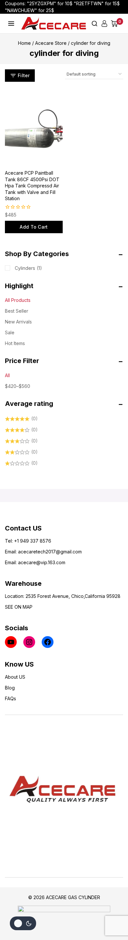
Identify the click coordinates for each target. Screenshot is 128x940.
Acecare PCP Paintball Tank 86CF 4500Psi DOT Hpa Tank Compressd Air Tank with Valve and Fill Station (32, 185)
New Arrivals (18, 321)
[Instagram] (29, 642)
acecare (27, 551)
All (7, 375)
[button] (34, 227)
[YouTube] (11, 642)
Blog (10, 687)
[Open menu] (11, 23)
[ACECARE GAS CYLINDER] (54, 23)
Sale (9, 332)
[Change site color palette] (23, 923)
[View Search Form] (94, 23)
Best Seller (16, 311)
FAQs (10, 698)
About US (15, 677)
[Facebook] (47, 642)
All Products (18, 300)
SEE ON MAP (18, 607)
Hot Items (15, 343)
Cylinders (28, 268)
